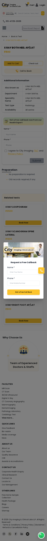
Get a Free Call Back (23, 292)
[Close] (40, 246)
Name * (11, 267)
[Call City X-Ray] (41, 270)
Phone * (11, 278)
